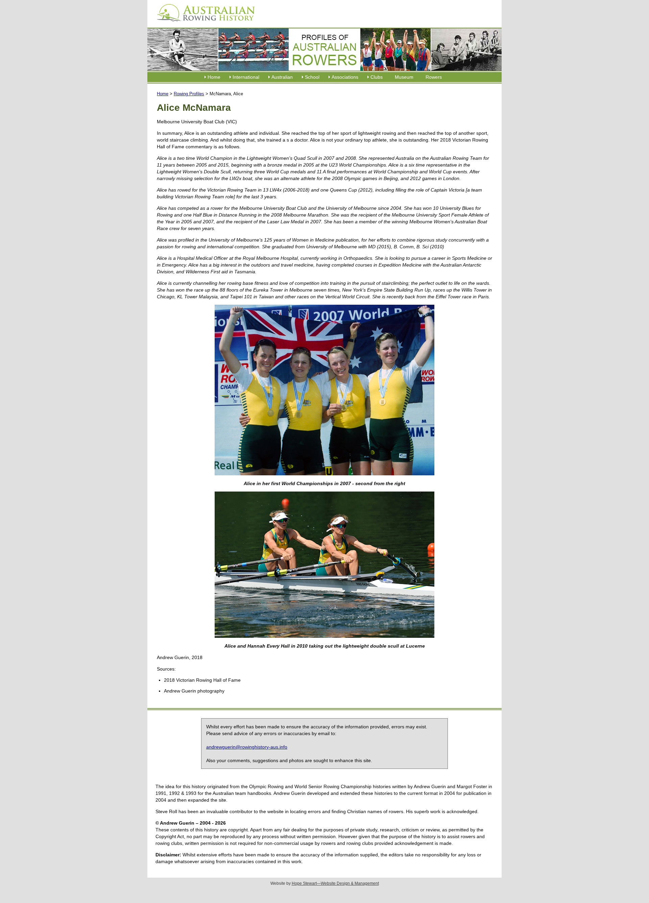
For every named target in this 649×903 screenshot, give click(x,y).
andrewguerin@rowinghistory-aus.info (246, 747)
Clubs (376, 77)
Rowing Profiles (189, 93)
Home (214, 77)
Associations (345, 77)
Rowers (434, 77)
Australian (282, 77)
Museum (404, 77)
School (312, 77)
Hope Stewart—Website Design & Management (335, 883)
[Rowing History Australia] (203, 23)
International (246, 77)
